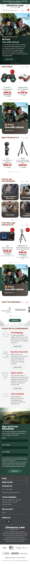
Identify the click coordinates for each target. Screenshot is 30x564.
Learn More (17, 346)
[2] (13, 63)
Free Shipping (17, 332)
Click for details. (15, 3)
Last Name (6, 452)
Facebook (4, 521)
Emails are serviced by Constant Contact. (15, 466)
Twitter (9, 521)
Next (26, 67)
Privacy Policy (21, 558)
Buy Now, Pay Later (19, 352)
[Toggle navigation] (3, 6)
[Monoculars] (10, 209)
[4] (16, 63)
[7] (19, 99)
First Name (6, 445)
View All (15, 320)
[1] (11, 63)
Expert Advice (17, 373)
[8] (20, 262)
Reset (19, 10)
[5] (18, 63)
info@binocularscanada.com (10, 492)
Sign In (4, 512)
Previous (23, 67)
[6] (17, 262)
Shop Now (9, 59)
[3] (15, 63)
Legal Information (10, 558)
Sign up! (15, 471)
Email (4, 438)
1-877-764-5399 (7, 489)
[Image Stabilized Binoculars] (10, 192)
